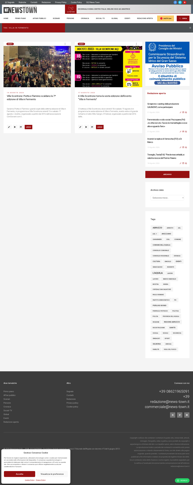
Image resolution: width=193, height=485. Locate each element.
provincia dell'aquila (171, 316)
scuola (155, 333)
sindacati (156, 338)
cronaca (177, 256)
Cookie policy (72, 407)
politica (175, 311)
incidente (170, 267)
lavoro (155, 279)
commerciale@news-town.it (167, 406)
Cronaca (85, 18)
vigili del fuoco (170, 349)
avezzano (166, 234)
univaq (168, 344)
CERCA (184, 18)
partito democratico (161, 300)
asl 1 (155, 234)
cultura (156, 261)
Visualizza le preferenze (52, 474)
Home (6, 18)
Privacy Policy (41, 480)
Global (114, 18)
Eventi (127, 18)
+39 (186, 396)
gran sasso (157, 267)
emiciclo (168, 261)
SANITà (172, 328)
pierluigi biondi (159, 305)
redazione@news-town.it (169, 401)
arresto (170, 228)
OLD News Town (93, 2)
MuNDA (165, 284)
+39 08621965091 (174, 391)
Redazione (46, 2)
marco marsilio (169, 279)
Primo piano (20, 18)
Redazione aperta (145, 18)
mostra (156, 284)
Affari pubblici (39, 18)
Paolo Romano (158, 295)
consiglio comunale (161, 250)
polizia (155, 316)
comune (177, 239)
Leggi (28, 127)
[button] (65, 44)
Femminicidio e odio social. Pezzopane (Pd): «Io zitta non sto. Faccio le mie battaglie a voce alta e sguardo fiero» (167, 123)
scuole (165, 333)
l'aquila (158, 273)
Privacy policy (72, 403)
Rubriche (22, 2)
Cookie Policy (30, 480)
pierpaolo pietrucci (160, 311)
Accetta (19, 474)
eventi (178, 261)
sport (167, 338)
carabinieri (157, 239)
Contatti (34, 2)
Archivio (167, 174)
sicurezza (177, 333)
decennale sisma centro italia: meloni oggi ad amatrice (104, 9)
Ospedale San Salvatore (162, 289)
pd (175, 300)
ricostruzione (159, 328)
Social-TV (100, 18)
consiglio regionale (161, 256)
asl (179, 228)
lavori (170, 273)
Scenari (56, 18)
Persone (70, 18)
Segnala (10, 2)
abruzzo (157, 228)
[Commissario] (167, 64)
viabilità (156, 349)
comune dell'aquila (161, 245)
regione (156, 322)
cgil (168, 239)
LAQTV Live (167, 18)
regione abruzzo (172, 322)
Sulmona (157, 344)
